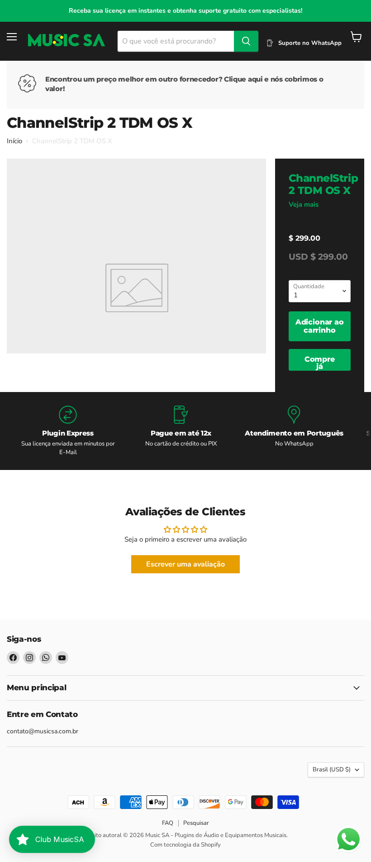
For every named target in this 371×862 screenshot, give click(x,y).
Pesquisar (196, 823)
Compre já (319, 363)
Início (14, 141)
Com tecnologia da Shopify (185, 845)
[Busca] (246, 41)
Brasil (332, 769)
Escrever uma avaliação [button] (185, 564)
